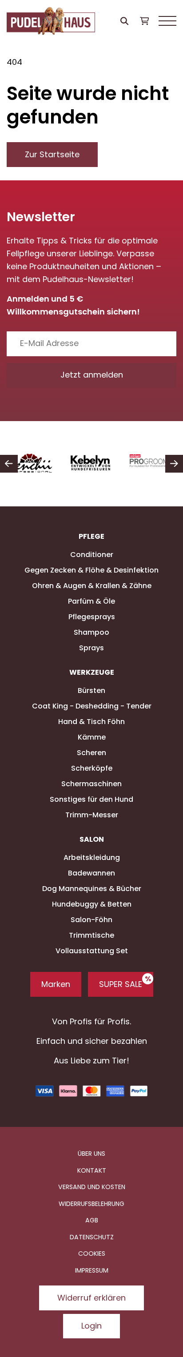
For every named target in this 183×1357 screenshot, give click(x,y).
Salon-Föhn (91, 920)
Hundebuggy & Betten (91, 904)
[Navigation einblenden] (167, 21)
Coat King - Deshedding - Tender (91, 706)
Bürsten (91, 690)
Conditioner (91, 554)
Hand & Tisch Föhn (91, 721)
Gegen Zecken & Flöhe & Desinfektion (91, 570)
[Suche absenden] (124, 21)
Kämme (92, 737)
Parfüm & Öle (91, 601)
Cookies (91, 1253)
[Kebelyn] (92, 463)
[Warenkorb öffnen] (144, 21)
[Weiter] (174, 464)
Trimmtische (91, 935)
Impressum (91, 1270)
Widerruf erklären (91, 1297)
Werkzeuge (91, 672)
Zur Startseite (52, 154)
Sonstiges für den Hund (91, 799)
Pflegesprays (91, 617)
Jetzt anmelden (91, 374)
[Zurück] (9, 464)
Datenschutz (92, 1237)
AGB (91, 1220)
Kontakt (91, 1170)
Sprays (91, 648)
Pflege (91, 536)
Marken (55, 984)
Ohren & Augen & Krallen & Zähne (91, 586)
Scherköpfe (91, 768)
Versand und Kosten (91, 1186)
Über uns (91, 1153)
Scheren (91, 753)
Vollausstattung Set (92, 951)
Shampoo (91, 632)
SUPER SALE (120, 984)
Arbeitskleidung (92, 857)
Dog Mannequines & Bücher (91, 888)
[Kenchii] (30, 463)
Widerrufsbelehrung (91, 1203)
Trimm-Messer (91, 815)
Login (91, 1325)
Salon (92, 839)
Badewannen (91, 873)
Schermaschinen (91, 784)
